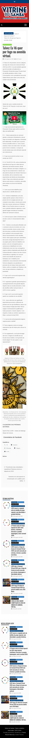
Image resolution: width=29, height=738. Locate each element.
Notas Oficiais (15, 504)
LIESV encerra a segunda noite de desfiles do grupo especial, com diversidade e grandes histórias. (18, 511)
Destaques (14, 502)
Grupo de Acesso (7, 44)
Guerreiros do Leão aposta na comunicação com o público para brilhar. (16, 479)
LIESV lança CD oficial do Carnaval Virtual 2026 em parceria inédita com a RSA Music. (18, 588)
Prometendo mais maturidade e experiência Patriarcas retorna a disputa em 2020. (13, 469)
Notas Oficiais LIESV (7, 623)
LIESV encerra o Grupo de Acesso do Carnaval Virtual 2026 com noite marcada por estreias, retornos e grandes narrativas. (18, 551)
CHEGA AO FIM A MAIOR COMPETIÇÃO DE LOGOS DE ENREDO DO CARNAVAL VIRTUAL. (18, 604)
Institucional (21, 502)
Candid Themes (19, 734)
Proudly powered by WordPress (12, 732)
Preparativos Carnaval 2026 (18, 506)
